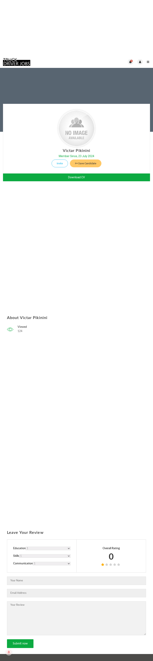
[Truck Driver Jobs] (39, 62)
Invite (60, 163)
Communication (23, 563)
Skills (16, 556)
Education (19, 548)
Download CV (76, 177)
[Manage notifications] (9, 652)
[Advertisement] (76, 28)
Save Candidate (87, 163)
